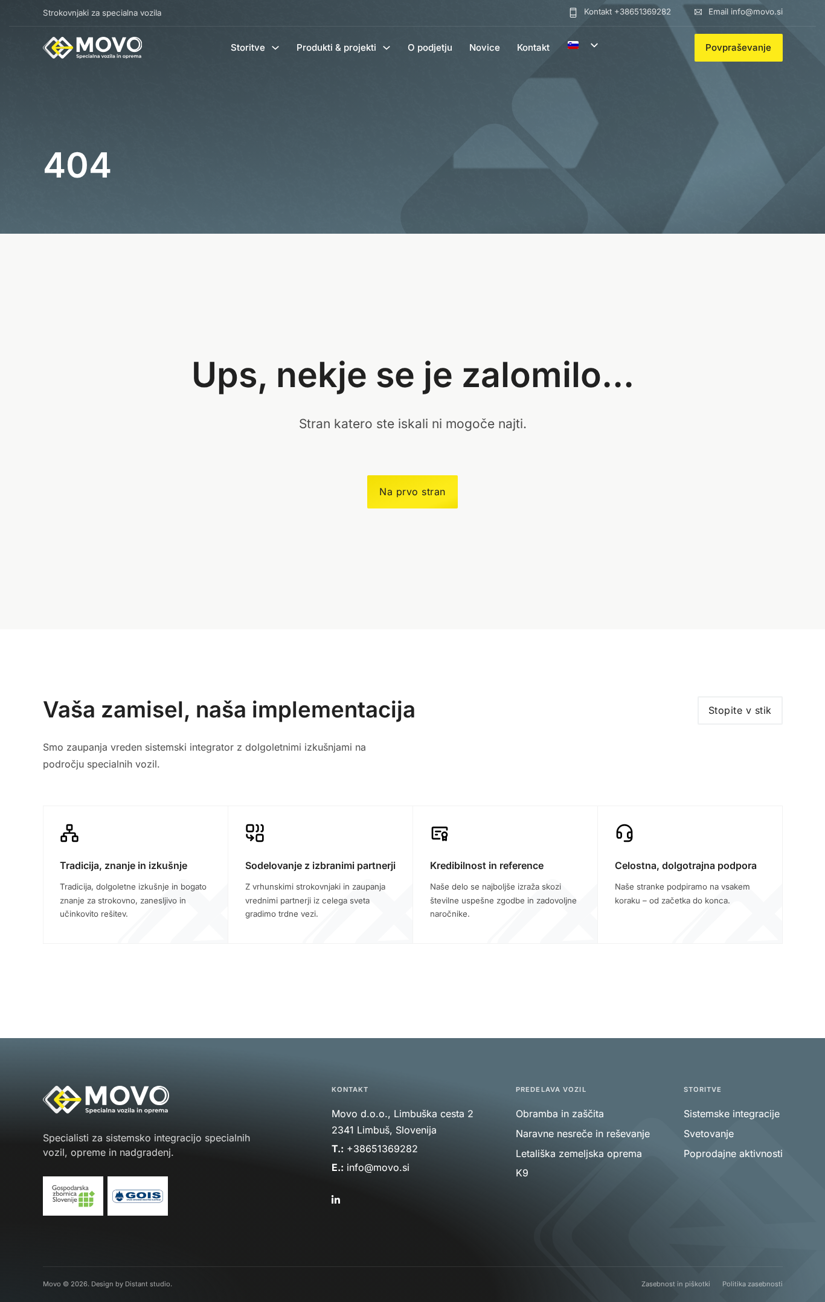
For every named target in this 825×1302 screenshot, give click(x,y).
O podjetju (430, 47)
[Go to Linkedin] (335, 1200)
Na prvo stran (412, 492)
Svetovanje (709, 1133)
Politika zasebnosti (752, 1284)
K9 (522, 1173)
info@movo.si (379, 1167)
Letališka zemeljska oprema (579, 1153)
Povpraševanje (738, 47)
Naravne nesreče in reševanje (583, 1133)
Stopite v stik (740, 710)
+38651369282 (382, 1149)
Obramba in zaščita (560, 1114)
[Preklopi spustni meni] (275, 47)
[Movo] (92, 48)
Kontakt (533, 47)
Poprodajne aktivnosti (733, 1153)
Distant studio (147, 1284)
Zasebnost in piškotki (675, 1284)
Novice (484, 47)
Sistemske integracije (732, 1114)
